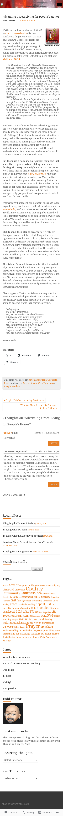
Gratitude (22, 604)
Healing (31, 604)
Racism (6, 630)
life (36, 611)
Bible (31, 585)
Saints (6, 634)
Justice (44, 608)
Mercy (57, 616)
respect (36, 630)
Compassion (31, 593)
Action (5, 585)
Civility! (7, 682)
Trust (26, 637)
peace (7, 626)
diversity (45, 597)
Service (54, 633)
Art (27, 585)
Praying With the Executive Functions (23, 535)
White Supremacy (48, 637)
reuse (57, 630)
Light (17, 616)
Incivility (7, 608)
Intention (25, 608)
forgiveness (25, 600)
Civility (34, 589)
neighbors (27, 622)
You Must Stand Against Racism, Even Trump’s (27, 542)
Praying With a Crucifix (15, 529)
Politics (16, 627)
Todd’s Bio (8, 670)
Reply (53, 443)
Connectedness (48, 594)
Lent (5, 611)
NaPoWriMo (26, 619)
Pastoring (49, 623)
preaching (46, 626)
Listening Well (38, 616)
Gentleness (47, 601)
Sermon (45, 633)
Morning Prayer (11, 619)
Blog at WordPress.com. (15, 804)
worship (7, 641)
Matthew (16, 386)
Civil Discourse (17, 589)
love (49, 615)
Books (48, 585)
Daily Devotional (21, 597)
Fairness (6, 601)
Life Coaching (45, 612)
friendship (37, 600)
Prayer (7, 383)
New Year (39, 622)
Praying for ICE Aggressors (17, 551)
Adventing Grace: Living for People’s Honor (31, 16)
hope (39, 604)
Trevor (8, 432)
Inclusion (16, 608)
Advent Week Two (39, 383)
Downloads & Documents (16, 657)
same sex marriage (19, 633)
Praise (23, 627)
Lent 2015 (15, 611)
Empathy (55, 597)
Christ (6, 589)
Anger (22, 585)
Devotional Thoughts (46, 380)
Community (11, 593)
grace (51, 383)
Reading (14, 630)
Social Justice (9, 637)
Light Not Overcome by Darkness (25, 400)
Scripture (35, 633)
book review (40, 585)
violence (34, 637)
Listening (26, 615)
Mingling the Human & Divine (19, 523)
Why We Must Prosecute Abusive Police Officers (38, 407)
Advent (32, 380)
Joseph (7, 386)
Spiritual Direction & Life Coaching (21, 663)
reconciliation (25, 630)
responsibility (47, 630)
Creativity (7, 597)
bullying (56, 585)
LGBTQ (28, 611)
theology (20, 637)
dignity (35, 596)
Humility (48, 604)
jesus (34, 608)
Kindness (54, 608)
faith (14, 600)
